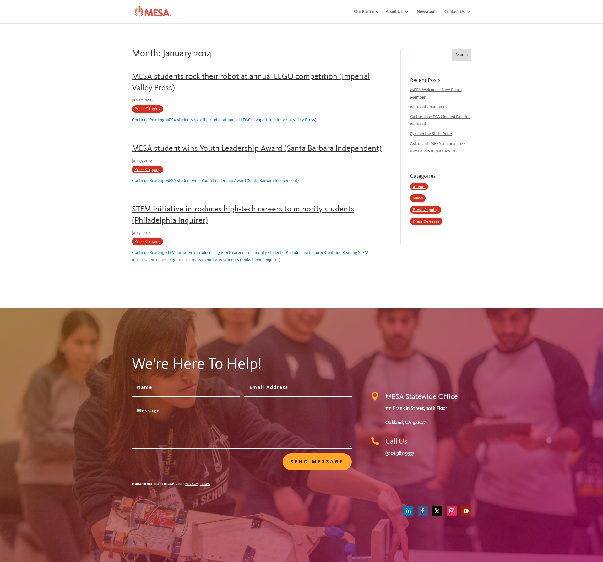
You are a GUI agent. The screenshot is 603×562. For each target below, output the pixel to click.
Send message (317, 461)
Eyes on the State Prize (431, 133)
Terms (205, 484)
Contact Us (454, 11)
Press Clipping (147, 109)
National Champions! (429, 107)
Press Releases (426, 221)
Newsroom (427, 11)
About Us (394, 11)
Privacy (191, 484)
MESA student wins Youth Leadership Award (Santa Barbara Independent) (257, 148)
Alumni (419, 186)
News (418, 198)
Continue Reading (224, 120)
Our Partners (366, 11)
